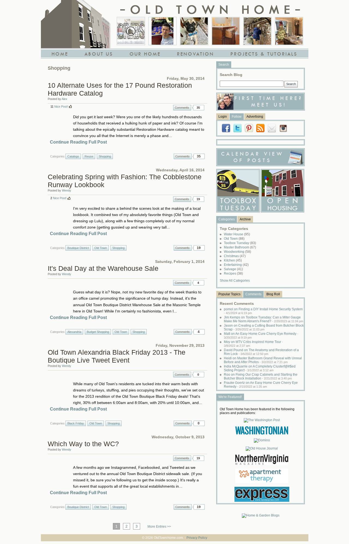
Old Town (100, 248)
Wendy (66, 190)
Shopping (105, 156)
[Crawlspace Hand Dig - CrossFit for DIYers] (162, 31)
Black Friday (75, 423)
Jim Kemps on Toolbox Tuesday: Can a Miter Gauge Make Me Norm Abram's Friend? (263, 319)
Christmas (235, 256)
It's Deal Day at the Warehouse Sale (103, 268)
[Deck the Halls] (289, 31)
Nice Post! (61, 106)
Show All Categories (235, 280)
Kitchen (233, 260)
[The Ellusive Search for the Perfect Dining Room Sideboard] (226, 31)
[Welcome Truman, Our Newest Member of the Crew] (194, 31)
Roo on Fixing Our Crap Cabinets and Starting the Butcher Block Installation (260, 376)
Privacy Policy (196, 538)
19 (198, 199)
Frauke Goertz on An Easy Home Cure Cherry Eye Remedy (261, 384)
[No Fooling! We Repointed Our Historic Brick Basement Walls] (257, 31)
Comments (182, 107)
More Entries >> (159, 526)
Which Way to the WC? (83, 444)
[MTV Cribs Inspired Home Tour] (131, 31)
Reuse (89, 156)
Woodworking (237, 252)
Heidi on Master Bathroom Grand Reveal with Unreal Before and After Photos (263, 360)
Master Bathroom (240, 247)
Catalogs (73, 156)
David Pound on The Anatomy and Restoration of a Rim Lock (261, 352)
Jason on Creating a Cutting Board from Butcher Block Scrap (264, 327)
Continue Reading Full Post (78, 142)
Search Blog (231, 74)
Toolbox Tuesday (240, 243)
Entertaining (236, 265)
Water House (237, 234)
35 (198, 107)
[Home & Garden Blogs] (260, 515)
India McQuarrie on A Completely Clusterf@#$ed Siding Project (260, 368)
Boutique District (78, 248)
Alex (64, 99)
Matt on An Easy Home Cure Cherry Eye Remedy (261, 335)
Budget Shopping (98, 331)
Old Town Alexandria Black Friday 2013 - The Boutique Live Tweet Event (116, 356)
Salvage (233, 269)
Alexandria (74, 331)
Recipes (233, 273)
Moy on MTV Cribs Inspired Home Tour (253, 343)
